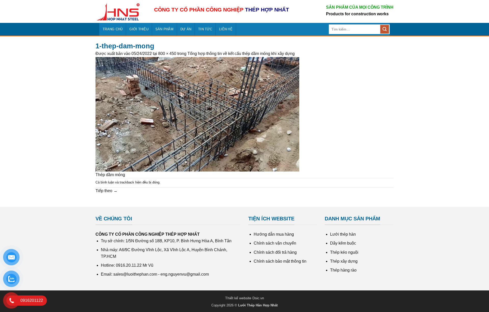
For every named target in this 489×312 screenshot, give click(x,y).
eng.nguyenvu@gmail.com (184, 274)
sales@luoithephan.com (135, 274)
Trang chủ (113, 29)
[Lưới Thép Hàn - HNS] (121, 11)
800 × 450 (167, 53)
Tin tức (205, 29)
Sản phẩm (164, 29)
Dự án (185, 29)
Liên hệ (226, 29)
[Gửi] (384, 29)
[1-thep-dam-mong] (197, 114)
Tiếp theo (106, 191)
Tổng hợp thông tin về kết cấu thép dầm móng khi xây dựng (241, 53)
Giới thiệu (138, 29)
